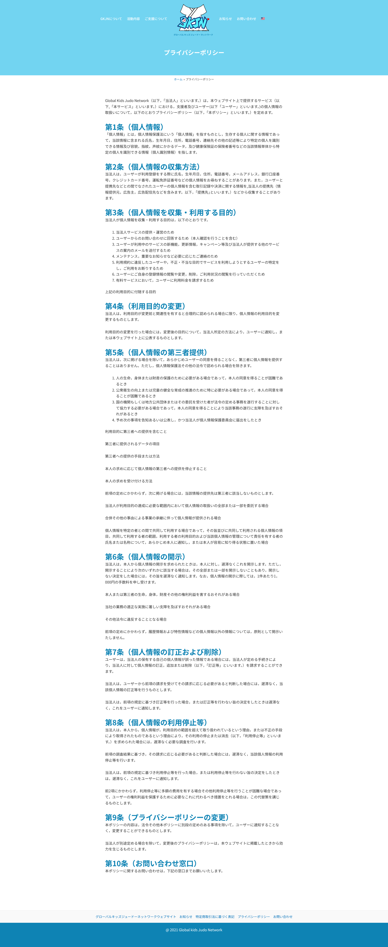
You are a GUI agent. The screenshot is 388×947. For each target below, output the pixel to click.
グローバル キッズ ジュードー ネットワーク (193, 34)
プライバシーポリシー (254, 916)
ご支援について (156, 18)
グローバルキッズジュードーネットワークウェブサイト (136, 916)
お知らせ (225, 18)
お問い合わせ (246, 18)
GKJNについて (111, 18)
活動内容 (133, 18)
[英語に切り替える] (263, 18)
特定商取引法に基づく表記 (215, 916)
